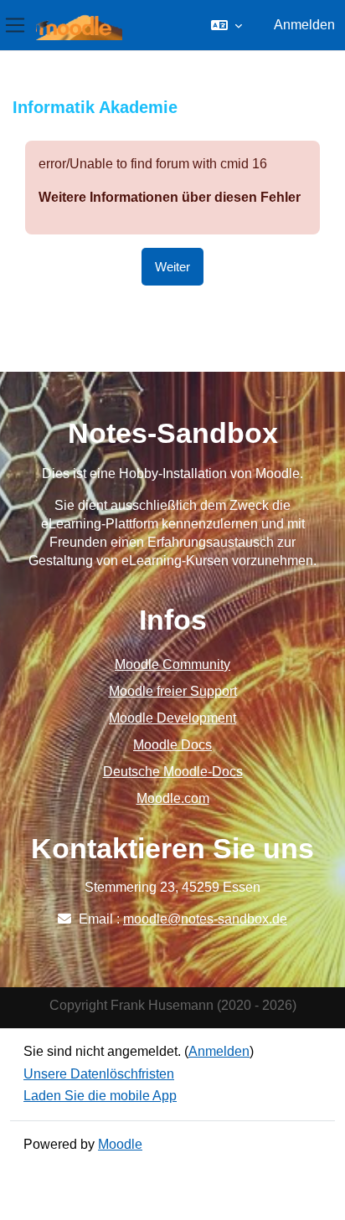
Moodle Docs (172, 745)
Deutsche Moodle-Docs (173, 771)
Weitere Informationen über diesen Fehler (170, 197)
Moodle (120, 1144)
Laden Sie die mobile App (100, 1096)
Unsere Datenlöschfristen (98, 1074)
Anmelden (304, 25)
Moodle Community (172, 664)
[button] (226, 25)
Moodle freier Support (173, 691)
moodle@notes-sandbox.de (205, 919)
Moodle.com (172, 798)
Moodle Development (172, 718)
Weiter (172, 267)
